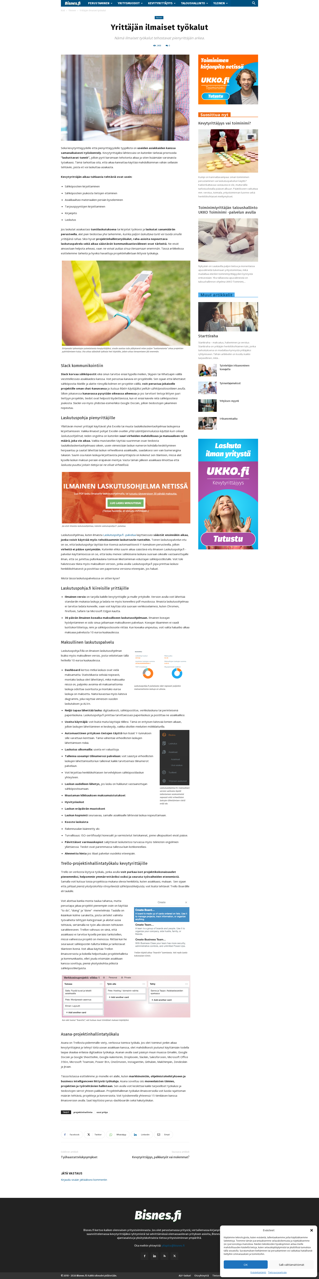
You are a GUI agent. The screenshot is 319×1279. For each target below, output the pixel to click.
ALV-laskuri (185, 1275)
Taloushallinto (193, 3)
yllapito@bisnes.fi (173, 1245)
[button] (311, 1230)
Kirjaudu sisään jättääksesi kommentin (84, 1179)
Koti (63, 10)
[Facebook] (144, 1256)
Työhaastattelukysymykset (79, 1157)
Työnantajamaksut (230, 383)
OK (246, 1264)
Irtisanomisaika (228, 418)
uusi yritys (102, 1112)
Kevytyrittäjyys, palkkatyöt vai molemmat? (160, 1157)
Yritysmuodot (129, 3)
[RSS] (164, 1256)
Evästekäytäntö (258, 1272)
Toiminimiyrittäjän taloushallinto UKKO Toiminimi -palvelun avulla (228, 210)
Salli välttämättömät (291, 1264)
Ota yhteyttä (201, 1275)
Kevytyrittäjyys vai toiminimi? (224, 123)
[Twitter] (174, 1256)
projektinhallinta (82, 1112)
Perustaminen (98, 3)
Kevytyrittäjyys (160, 3)
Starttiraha (208, 336)
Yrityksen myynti (229, 401)
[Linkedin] (154, 1256)
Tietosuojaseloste (277, 1272)
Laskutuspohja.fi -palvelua (119, 535)
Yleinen (219, 3)
